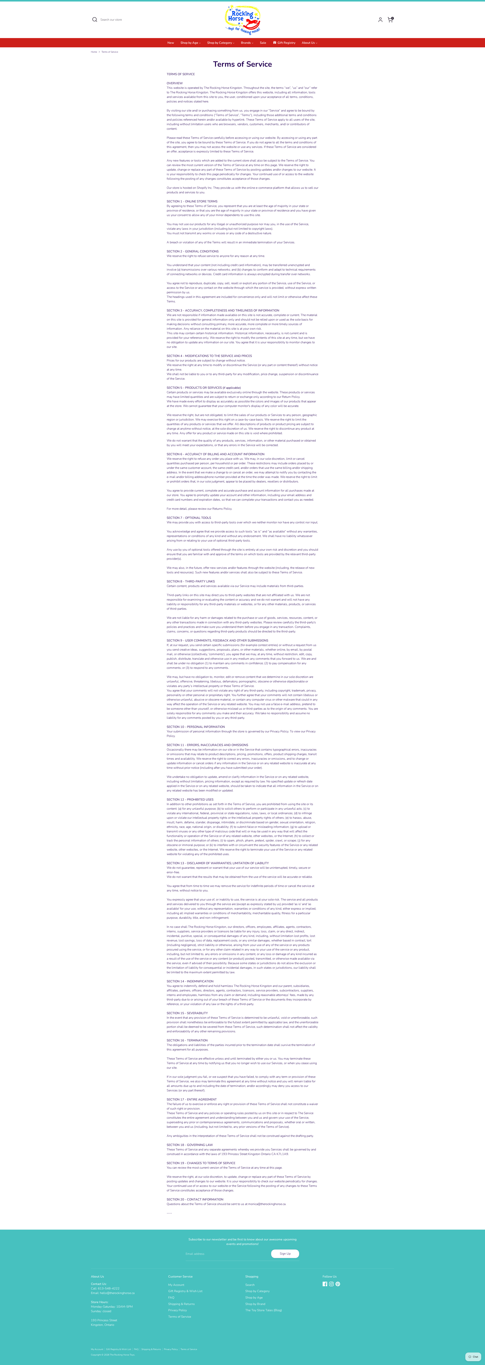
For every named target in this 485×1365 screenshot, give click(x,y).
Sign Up (285, 1254)
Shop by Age (254, 1298)
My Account (176, 1285)
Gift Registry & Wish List (185, 1291)
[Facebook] (325, 1284)
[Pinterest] (338, 1284)
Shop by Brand (255, 1304)
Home (94, 51)
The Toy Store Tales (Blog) (263, 1310)
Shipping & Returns (181, 1304)
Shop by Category (257, 1291)
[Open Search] (95, 19)
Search (250, 1285)
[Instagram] (331, 1284)
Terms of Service (110, 51)
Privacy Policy (177, 1310)
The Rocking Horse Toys (122, 1354)
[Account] (380, 19)
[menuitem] (170, 43)
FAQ (171, 1298)
